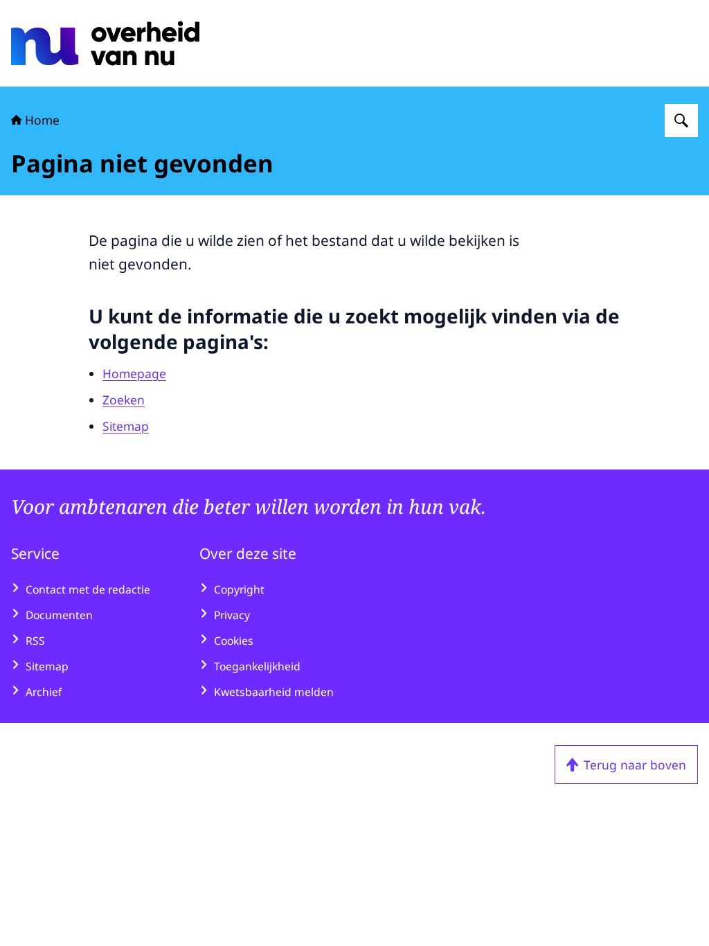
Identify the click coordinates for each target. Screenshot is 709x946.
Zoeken (123, 399)
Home (42, 119)
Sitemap (125, 426)
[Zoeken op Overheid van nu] (681, 120)
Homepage (134, 373)
